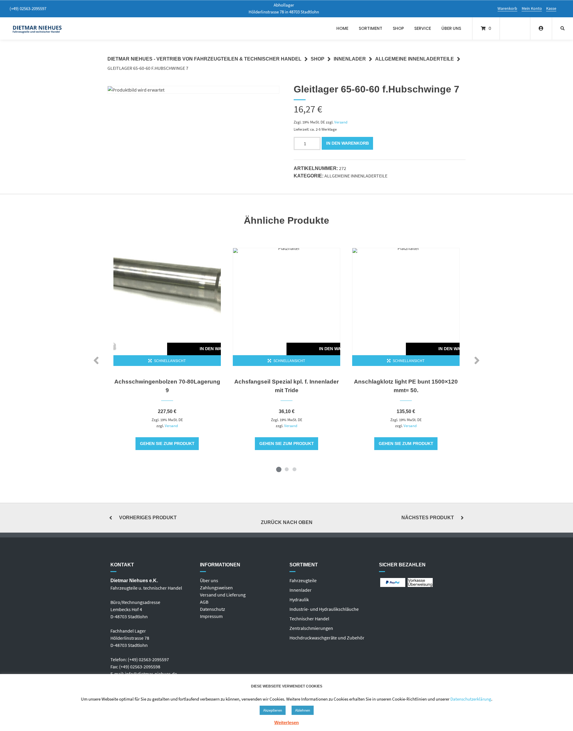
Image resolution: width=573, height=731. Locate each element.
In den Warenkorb (347, 143)
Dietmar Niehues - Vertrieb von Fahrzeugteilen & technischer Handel (204, 58)
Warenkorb (507, 8)
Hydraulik (299, 599)
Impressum (211, 616)
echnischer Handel (310, 619)
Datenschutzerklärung (470, 699)
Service (422, 28)
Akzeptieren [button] (272, 710)
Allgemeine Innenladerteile (414, 58)
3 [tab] (294, 469)
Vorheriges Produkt (148, 517)
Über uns (451, 28)
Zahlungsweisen (216, 588)
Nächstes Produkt (427, 517)
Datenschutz (212, 609)
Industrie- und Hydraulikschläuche (324, 609)
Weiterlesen (286, 722)
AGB (204, 602)
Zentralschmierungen (311, 628)
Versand (340, 122)
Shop (398, 28)
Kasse (551, 8)
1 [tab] (279, 469)
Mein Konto (532, 8)
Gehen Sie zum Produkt (167, 443)
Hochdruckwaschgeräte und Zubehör (326, 638)
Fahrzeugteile (303, 580)
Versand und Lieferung (223, 595)
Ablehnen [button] (302, 710)
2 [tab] (286, 469)
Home (342, 28)
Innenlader (350, 58)
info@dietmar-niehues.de (151, 674)
